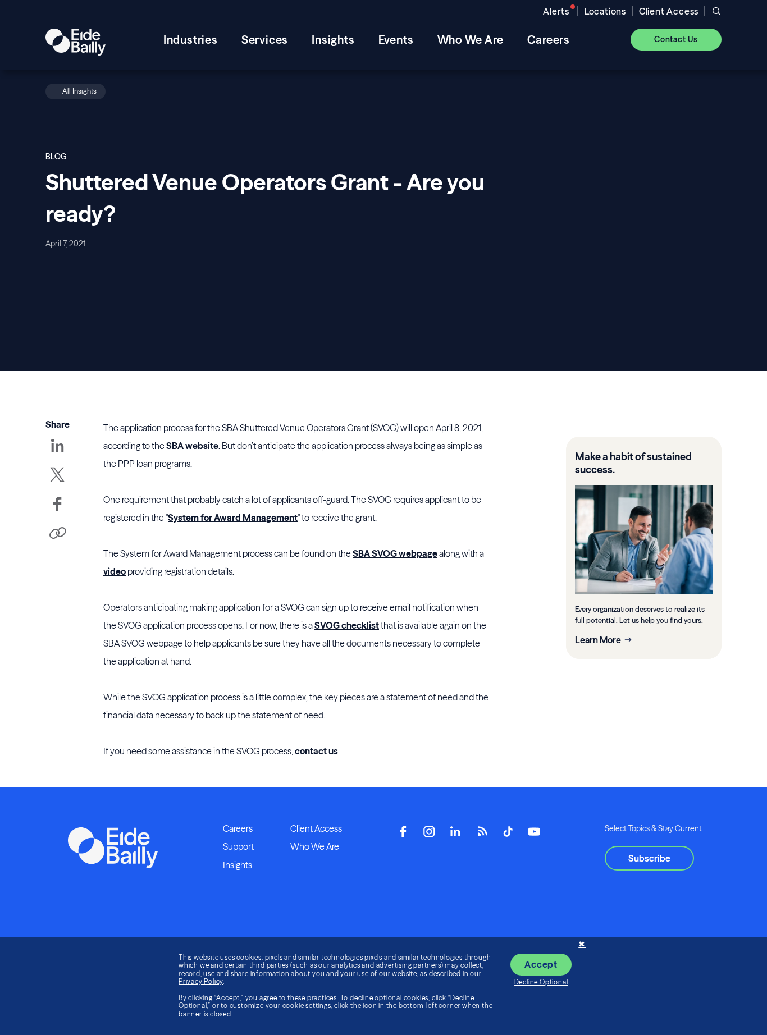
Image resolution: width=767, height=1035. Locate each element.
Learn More (598, 639)
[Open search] (716, 11)
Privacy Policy (201, 981)
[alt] (75, 39)
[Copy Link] (57, 534)
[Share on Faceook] (57, 512)
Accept (541, 964)
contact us (316, 751)
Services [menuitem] (264, 40)
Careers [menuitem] (548, 40)
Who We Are (314, 846)
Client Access (668, 11)
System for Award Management (233, 517)
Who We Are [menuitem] (470, 40)
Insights (237, 865)
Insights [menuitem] (333, 40)
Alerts (556, 11)
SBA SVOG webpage (395, 553)
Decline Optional (541, 982)
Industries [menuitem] (190, 40)
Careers (238, 828)
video (114, 571)
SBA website (192, 445)
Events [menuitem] (396, 40)
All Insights (79, 90)
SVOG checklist (346, 625)
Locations (605, 11)
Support (238, 846)
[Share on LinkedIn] (57, 453)
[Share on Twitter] (57, 482)
